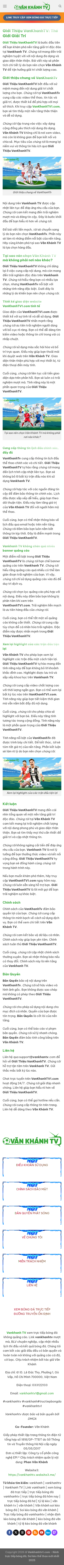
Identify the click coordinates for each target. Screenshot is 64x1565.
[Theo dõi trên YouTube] (42, 1533)
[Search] (60, 6)
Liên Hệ (32, 1285)
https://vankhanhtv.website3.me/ (32, 1475)
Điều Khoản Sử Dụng (32, 1165)
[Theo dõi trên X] (16, 1533)
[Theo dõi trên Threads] (22, 1533)
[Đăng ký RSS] (35, 1533)
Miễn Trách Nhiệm (32, 1261)
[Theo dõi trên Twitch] (54, 1533)
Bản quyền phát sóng (32, 1213)
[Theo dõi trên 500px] (48, 1533)
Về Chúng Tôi (32, 1237)
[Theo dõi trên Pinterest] (29, 1533)
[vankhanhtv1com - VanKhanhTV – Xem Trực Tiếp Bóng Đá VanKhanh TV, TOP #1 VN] (32, 6)
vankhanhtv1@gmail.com (36, 1393)
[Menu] (5, 6)
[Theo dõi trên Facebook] (9, 1533)
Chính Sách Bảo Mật (32, 1189)
